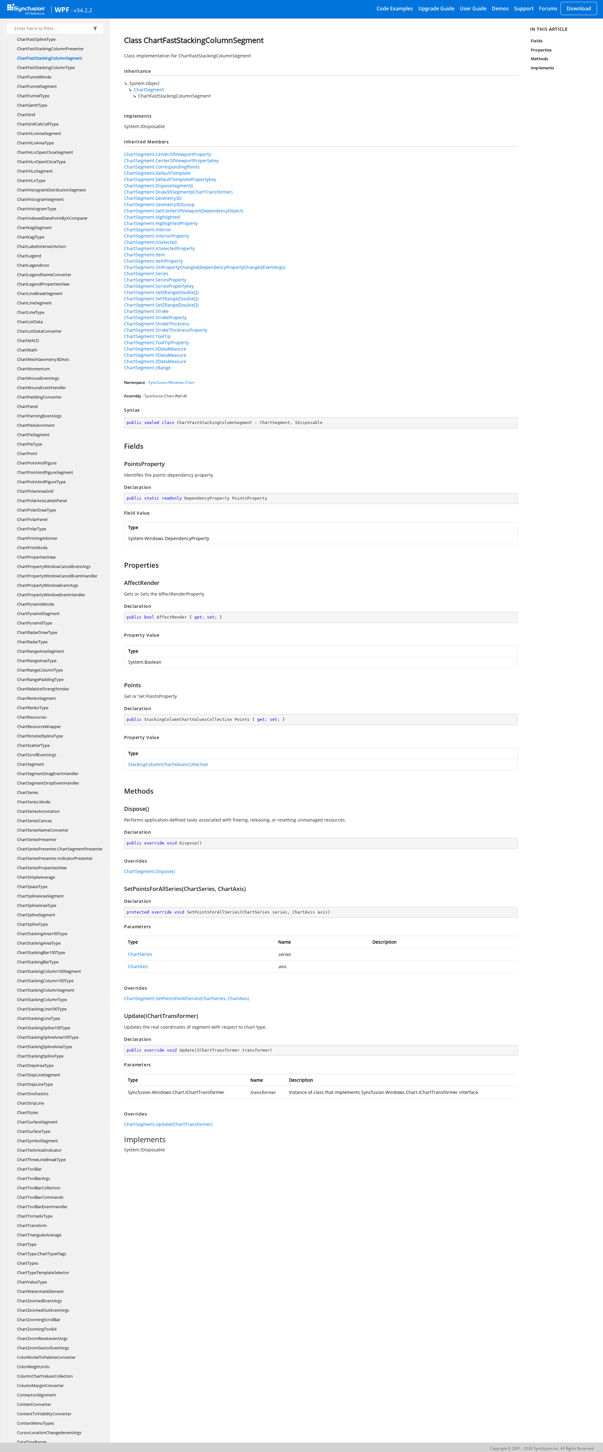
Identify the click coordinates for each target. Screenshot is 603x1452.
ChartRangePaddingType (40, 679)
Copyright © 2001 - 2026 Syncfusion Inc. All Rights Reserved (542, 1448)
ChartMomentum (33, 369)
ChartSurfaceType (33, 1131)
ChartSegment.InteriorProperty (156, 236)
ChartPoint (27, 453)
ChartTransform (32, 1225)
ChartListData (30, 321)
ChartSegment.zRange (147, 368)
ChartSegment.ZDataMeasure (155, 361)
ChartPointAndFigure (37, 463)
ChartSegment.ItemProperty (153, 261)
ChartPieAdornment (36, 425)
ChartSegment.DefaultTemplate (157, 173)
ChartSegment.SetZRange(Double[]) (161, 305)
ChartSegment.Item (144, 255)
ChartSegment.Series (146, 273)
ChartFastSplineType (36, 39)
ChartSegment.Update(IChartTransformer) (168, 1124)
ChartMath (27, 350)
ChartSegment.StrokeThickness (156, 324)
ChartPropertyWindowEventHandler (51, 594)
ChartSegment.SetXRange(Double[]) (161, 292)
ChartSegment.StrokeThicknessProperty (165, 330)
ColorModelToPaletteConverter (46, 1357)
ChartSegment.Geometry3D (153, 198)
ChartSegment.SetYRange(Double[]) (161, 299)
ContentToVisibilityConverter (44, 1414)
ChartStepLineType (35, 1084)
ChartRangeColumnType (40, 670)
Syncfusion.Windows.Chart (172, 382)
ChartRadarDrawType (37, 632)
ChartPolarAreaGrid (35, 491)
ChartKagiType (30, 237)
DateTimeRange (31, 1442)
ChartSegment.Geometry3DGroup (159, 204)
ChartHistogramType (36, 209)
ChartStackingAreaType (39, 943)
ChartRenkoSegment (36, 698)
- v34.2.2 (81, 10)
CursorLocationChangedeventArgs (49, 1432)
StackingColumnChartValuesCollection (168, 764)
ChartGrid (26, 114)
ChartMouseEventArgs (38, 378)
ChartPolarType (31, 529)
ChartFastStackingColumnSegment (49, 58)
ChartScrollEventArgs (36, 755)
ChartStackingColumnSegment (45, 990)
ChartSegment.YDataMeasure (155, 355)
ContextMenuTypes (35, 1423)
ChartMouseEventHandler (41, 387)
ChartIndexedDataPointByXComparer (52, 218)
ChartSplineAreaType (36, 905)
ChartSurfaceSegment (37, 1122)
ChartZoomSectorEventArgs (43, 1348)
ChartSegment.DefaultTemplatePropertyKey (170, 179)
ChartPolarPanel (32, 519)
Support (524, 8)
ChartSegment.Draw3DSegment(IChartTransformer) (178, 192)
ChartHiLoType (31, 180)
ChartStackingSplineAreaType (44, 1046)
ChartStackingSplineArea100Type (48, 1037)
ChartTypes (27, 1263)
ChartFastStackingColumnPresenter (50, 48)
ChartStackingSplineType (40, 1056)
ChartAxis (138, 966)
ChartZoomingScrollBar (38, 1319)
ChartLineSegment (34, 303)
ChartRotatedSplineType (40, 736)
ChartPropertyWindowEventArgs (47, 585)
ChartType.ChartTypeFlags (41, 1253)
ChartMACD (28, 340)
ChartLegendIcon (33, 265)
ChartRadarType (32, 642)
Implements (542, 68)
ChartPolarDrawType (36, 510)
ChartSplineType (32, 924)
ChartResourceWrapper (39, 726)
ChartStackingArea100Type (42, 933)
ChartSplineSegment (36, 915)
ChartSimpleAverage (36, 877)
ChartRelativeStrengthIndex (43, 689)
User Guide (473, 8)
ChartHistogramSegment (40, 199)
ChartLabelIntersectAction (41, 246)
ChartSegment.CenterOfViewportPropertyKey (171, 160)
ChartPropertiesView (36, 557)
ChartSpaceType (32, 886)
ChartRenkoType (32, 707)
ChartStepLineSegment (38, 1075)
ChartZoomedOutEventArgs (43, 1310)
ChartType (26, 1244)
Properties (541, 50)
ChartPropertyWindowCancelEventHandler (57, 576)
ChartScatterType (33, 745)
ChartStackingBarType (37, 962)
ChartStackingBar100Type (41, 952)
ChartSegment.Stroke (146, 311)
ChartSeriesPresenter (37, 839)
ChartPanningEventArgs (39, 416)
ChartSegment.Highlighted (152, 217)
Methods (539, 59)
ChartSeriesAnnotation (38, 811)
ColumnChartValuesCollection (45, 1376)
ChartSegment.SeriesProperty (155, 280)
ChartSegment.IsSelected (150, 242)
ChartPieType (29, 444)
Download (579, 8)
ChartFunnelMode (34, 77)
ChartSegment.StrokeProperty (155, 317)
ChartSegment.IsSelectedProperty (159, 248)
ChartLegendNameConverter (44, 274)
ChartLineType (30, 312)
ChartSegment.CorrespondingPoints (162, 167)
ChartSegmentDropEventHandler (48, 783)
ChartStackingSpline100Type (43, 1028)
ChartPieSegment (33, 434)
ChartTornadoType (34, 1216)
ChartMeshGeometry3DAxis (43, 359)
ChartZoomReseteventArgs (42, 1338)
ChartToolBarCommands (40, 1197)
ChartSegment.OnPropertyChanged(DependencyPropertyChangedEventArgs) (204, 267)
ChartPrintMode (32, 547)
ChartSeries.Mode (33, 802)
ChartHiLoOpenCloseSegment (45, 152)
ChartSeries (27, 792)
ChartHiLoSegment (35, 171)
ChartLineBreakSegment (39, 293)
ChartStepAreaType (35, 1065)
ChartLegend (29, 256)
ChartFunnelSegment (37, 86)
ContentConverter (34, 1404)
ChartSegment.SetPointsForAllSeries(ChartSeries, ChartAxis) (186, 998)
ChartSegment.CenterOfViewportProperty (167, 154)
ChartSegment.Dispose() (149, 871)
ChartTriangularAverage (39, 1235)
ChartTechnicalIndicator (39, 1150)
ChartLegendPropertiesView (43, 284)
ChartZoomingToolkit (37, 1329)
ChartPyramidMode (35, 604)
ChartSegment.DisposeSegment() (158, 186)
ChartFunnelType (33, 96)
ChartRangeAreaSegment (40, 651)
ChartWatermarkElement (40, 1291)
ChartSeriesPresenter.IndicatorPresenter (55, 858)
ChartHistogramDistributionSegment (51, 190)
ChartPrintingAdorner (37, 538)
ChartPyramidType (34, 623)
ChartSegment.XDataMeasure (155, 349)
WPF (62, 9)
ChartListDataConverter (39, 331)
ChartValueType (32, 1282)
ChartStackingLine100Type (42, 1009)
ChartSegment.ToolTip (147, 336)
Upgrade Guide (436, 8)
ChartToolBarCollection (38, 1188)
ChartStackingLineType (38, 1018)
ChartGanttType (32, 105)
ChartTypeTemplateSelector (43, 1272)
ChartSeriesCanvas (34, 820)
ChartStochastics (32, 1093)
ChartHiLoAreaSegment (39, 133)
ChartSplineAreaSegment (40, 896)
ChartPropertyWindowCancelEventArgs (53, 566)
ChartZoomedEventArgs (39, 1301)
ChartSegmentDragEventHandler (48, 773)
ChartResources (31, 717)
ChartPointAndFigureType (41, 482)
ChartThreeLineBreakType (41, 1159)
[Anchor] (121, 446)
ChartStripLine (30, 1103)
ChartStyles (27, 1112)
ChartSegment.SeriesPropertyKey (159, 286)
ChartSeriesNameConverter (42, 830)
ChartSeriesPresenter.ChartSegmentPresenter (60, 849)
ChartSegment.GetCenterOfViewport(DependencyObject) (183, 211)
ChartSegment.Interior (147, 230)
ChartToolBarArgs (33, 1178)
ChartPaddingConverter (39, 397)
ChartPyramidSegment (38, 613)
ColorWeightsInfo (33, 1366)
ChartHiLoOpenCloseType (41, 161)
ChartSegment (30, 764)
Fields (536, 41)
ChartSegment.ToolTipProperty (156, 343)
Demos (500, 8)
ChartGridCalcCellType (37, 124)
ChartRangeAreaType (37, 660)
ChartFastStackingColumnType (46, 67)
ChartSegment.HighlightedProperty (161, 223)
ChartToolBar (29, 1169)
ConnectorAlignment (36, 1395)
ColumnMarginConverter (40, 1385)
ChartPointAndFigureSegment (45, 472)
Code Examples (395, 8)
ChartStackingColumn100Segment (49, 971)
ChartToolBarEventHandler (42, 1206)
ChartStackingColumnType (42, 999)
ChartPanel (27, 406)
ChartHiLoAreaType (35, 143)
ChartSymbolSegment (37, 1141)
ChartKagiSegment (34, 227)
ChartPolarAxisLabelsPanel (42, 500)
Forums (548, 8)
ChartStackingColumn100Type (45, 980)
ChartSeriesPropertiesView (42, 868)
